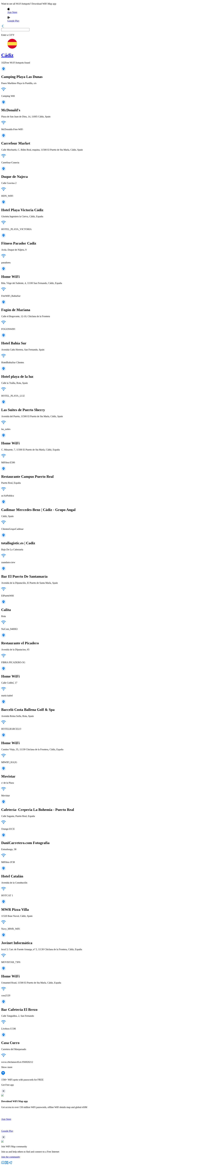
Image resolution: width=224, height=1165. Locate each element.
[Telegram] (10, 1163)
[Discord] (3, 1163)
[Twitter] (7, 1163)
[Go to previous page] (2, 26)
